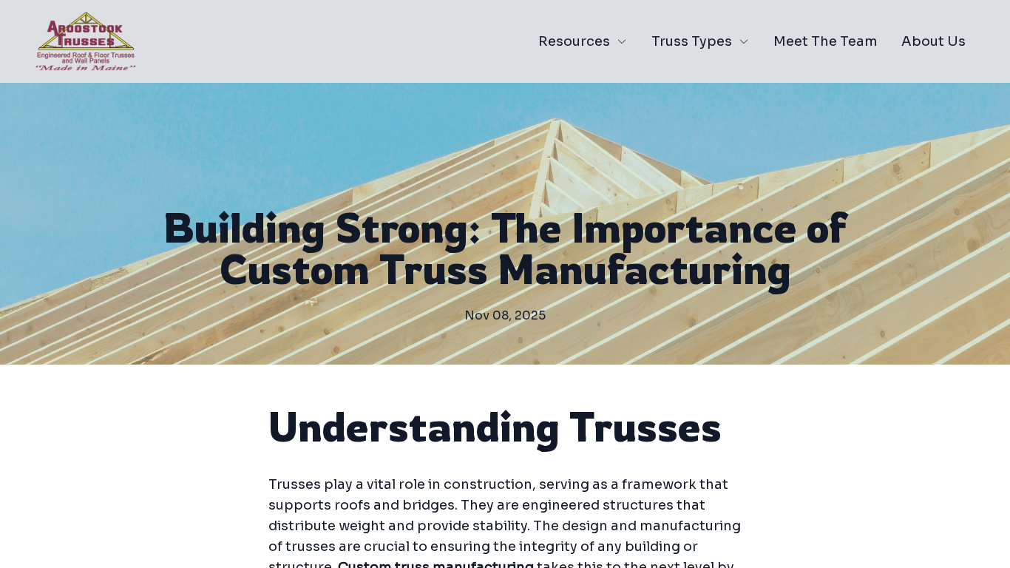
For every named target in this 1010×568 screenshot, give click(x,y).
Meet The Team (825, 41)
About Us (933, 41)
